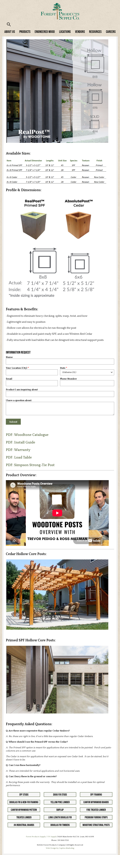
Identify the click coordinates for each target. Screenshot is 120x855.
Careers (111, 32)
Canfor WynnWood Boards (96, 802)
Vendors (80, 32)
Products (24, 32)
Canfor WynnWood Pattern (24, 809)
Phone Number (68, 379)
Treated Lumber (23, 817)
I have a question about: (19, 400)
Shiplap (60, 809)
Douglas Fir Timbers (60, 825)
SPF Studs (23, 794)
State (62, 368)
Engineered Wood (45, 32)
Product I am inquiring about (22, 389)
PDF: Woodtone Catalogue (27, 435)
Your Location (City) (16, 368)
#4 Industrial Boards (24, 825)
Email (9, 379)
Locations (65, 32)
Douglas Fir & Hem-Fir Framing (23, 802)
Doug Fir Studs (60, 794)
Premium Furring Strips (96, 817)
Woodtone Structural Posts (96, 825)
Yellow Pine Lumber (60, 802)
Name (9, 357)
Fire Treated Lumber (96, 809)
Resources (95, 32)
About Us (9, 32)
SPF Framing (96, 794)
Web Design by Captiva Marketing (60, 848)
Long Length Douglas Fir (60, 817)
